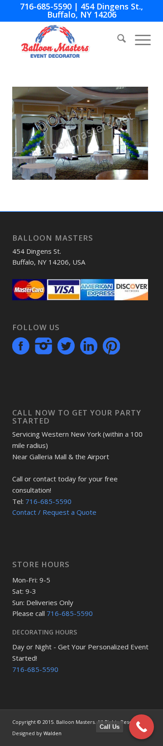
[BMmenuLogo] (67, 40)
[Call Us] (141, 726)
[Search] (117, 40)
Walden (52, 733)
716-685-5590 (46, 6)
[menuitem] (117, 40)
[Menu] (138, 40)
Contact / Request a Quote (54, 512)
